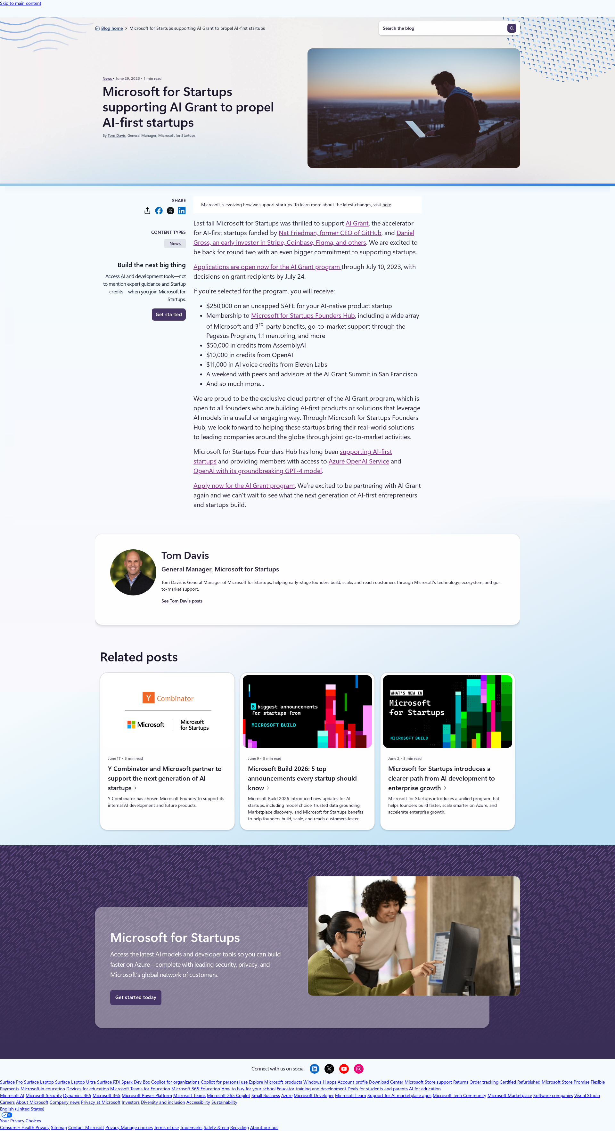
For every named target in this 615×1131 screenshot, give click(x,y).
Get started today (135, 997)
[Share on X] (170, 210)
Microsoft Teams (189, 1095)
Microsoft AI (12, 1095)
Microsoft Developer (314, 1095)
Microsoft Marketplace (510, 1095)
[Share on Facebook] (159, 210)
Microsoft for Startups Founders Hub (303, 315)
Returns (460, 1082)
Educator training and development (311, 1088)
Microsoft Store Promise (565, 1082)
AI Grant (357, 223)
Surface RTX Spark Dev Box (123, 1082)
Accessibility (198, 1102)
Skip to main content (20, 3)
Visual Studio (587, 1095)
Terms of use (166, 1127)
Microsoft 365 (106, 1095)
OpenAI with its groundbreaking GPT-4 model (257, 471)
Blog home (112, 28)
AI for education (425, 1088)
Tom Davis (117, 135)
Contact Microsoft (86, 1127)
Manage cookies (137, 1127)
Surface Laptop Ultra (75, 1082)
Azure (286, 1095)
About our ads (264, 1127)
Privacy (113, 1127)
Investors (131, 1102)
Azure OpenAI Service (359, 461)
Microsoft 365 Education (195, 1088)
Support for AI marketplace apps (399, 1095)
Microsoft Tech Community (459, 1095)
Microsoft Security (44, 1095)
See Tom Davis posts (181, 600)
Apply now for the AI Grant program (244, 485)
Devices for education (87, 1088)
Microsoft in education (42, 1088)
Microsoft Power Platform (147, 1095)
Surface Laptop (39, 1082)
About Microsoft (32, 1102)
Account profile (353, 1082)
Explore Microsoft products (275, 1082)
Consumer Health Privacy (25, 1127)
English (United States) (22, 1108)
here (386, 204)
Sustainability (224, 1102)
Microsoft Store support (428, 1082)
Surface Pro (11, 1082)
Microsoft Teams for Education (140, 1088)
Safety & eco (216, 1127)
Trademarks (191, 1127)
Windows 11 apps (319, 1082)
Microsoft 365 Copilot (228, 1095)
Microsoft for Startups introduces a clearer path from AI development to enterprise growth (441, 778)
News (107, 78)
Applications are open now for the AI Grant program (267, 267)
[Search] (511, 28)
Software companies (553, 1095)
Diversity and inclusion (163, 1102)
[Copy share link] (147, 210)
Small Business (265, 1095)
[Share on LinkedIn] (182, 210)
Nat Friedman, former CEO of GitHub (330, 233)
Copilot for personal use (224, 1082)
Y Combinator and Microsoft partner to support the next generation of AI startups (165, 778)
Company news (65, 1102)
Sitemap (59, 1127)
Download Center (386, 1082)
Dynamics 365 (77, 1095)
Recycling (239, 1127)
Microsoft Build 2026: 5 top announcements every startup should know (302, 778)
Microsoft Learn (350, 1095)
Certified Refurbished (520, 1082)
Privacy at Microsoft (100, 1102)
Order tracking (484, 1082)
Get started (169, 314)
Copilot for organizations (175, 1082)
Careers (7, 1102)
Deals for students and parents (378, 1088)
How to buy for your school (248, 1088)
